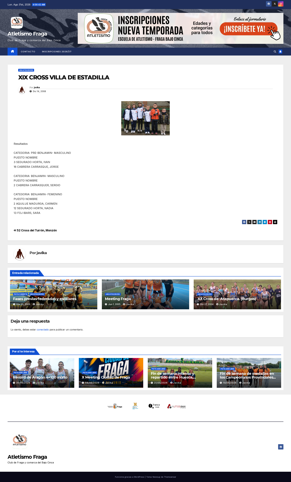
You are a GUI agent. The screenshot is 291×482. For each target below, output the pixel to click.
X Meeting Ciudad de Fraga (106, 377)
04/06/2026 (92, 382)
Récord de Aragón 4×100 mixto (40, 377)
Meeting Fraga (118, 299)
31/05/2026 (161, 382)
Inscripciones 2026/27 (57, 51)
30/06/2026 (23, 382)
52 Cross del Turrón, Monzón (36, 230)
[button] (275, 51)
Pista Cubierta (20, 294)
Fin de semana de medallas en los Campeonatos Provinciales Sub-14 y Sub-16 (247, 377)
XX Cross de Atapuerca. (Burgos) (226, 299)
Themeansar (170, 477)
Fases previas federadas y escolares (44, 299)
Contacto (28, 51)
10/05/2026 (230, 382)
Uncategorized (26, 70)
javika (37, 87)
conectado (43, 329)
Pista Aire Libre (20, 373)
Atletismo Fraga (27, 34)
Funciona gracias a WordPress (130, 477)
